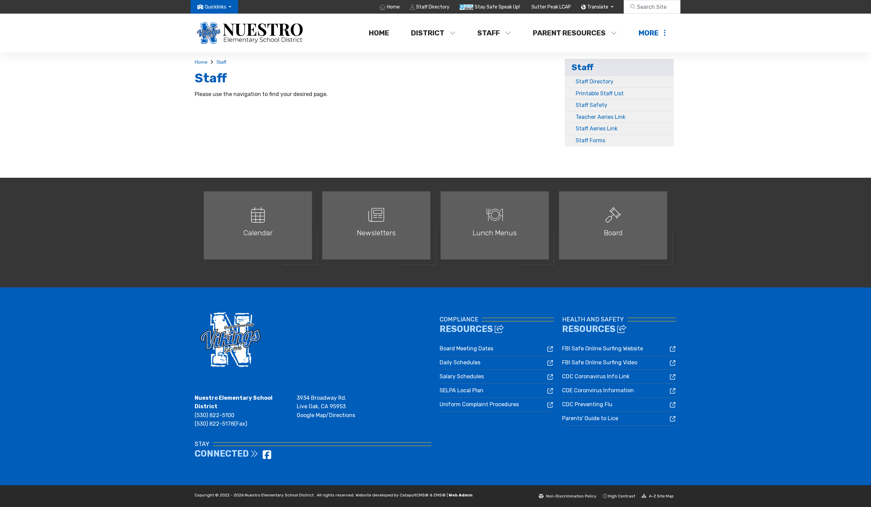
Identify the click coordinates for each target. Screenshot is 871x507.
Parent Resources (569, 33)
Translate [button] (598, 7)
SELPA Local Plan (461, 390)
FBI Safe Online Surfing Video (599, 362)
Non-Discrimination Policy (570, 496)
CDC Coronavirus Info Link (595, 376)
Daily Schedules (460, 362)
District (427, 33)
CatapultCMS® (414, 495)
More (649, 33)
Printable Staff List (600, 93)
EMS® (440, 495)
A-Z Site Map (661, 496)
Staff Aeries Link (597, 128)
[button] (218, 7)
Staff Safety (591, 105)
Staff (488, 33)
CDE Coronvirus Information (598, 390)
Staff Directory (432, 7)
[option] (258, 228)
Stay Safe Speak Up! (497, 7)
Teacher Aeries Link (600, 117)
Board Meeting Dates (466, 348)
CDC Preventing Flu (587, 404)
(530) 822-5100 (214, 415)
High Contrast (621, 496)
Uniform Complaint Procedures (479, 404)
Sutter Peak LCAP (551, 7)
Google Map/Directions (326, 415)
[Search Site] (652, 7)
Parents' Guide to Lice (590, 418)
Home (393, 7)
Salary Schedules (462, 376)
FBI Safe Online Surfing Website (602, 348)
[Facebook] (267, 457)
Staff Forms (590, 140)
